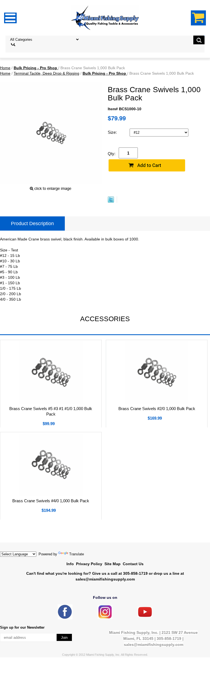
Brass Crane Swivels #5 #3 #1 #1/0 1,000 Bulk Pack (50, 411)
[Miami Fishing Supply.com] (145, 616)
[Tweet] (111, 201)
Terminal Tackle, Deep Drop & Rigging (46, 73)
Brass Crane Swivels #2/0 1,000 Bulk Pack (156, 408)
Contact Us (133, 564)
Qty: (111, 153)
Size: (113, 132)
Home (5, 68)
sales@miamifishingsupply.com (105, 579)
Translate (76, 554)
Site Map (112, 564)
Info (70, 564)
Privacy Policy (89, 564)
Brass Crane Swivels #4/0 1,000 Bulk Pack (50, 500)
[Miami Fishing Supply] (65, 618)
